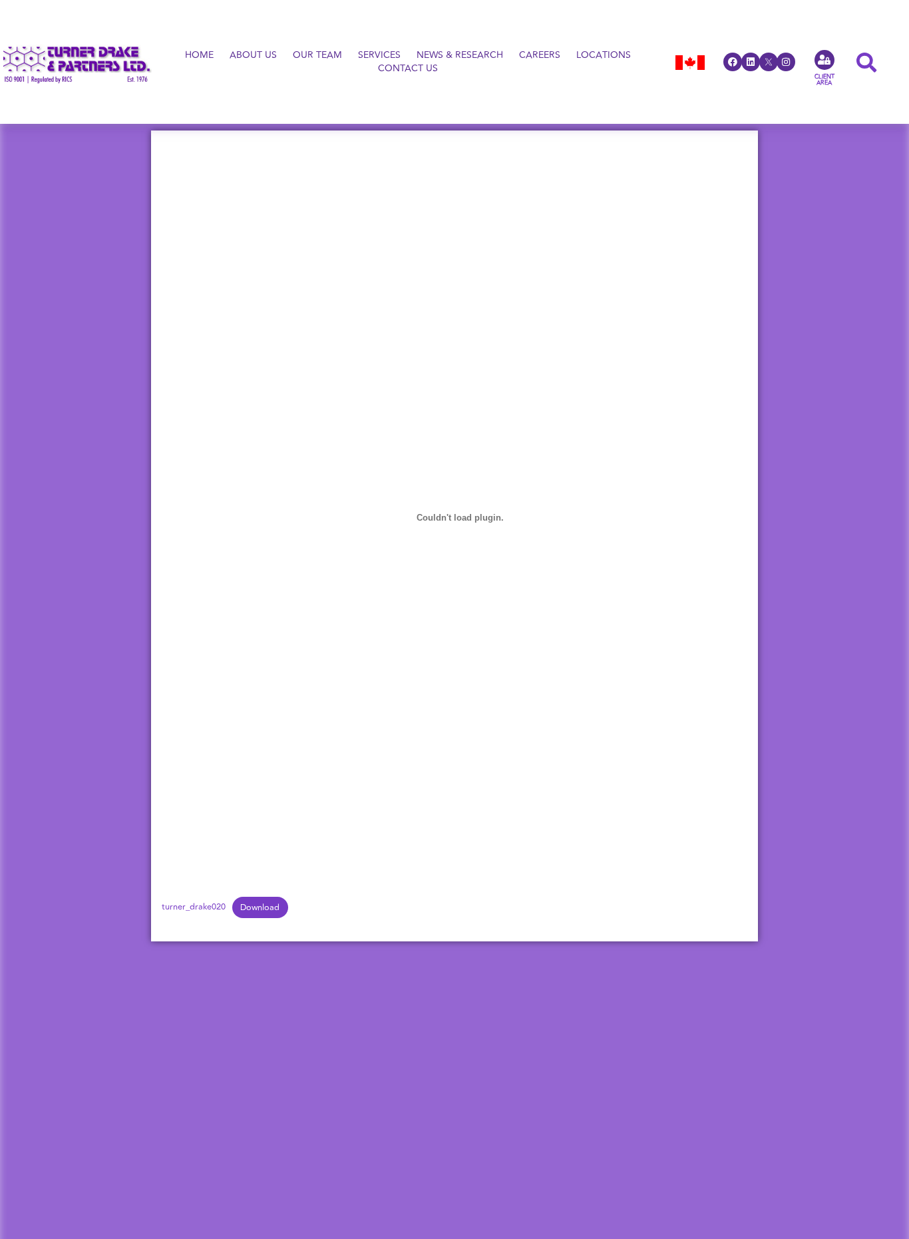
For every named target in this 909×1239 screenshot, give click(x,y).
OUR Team (317, 55)
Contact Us (408, 68)
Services (379, 55)
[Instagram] (786, 62)
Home (199, 55)
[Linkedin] (750, 62)
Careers (539, 55)
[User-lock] (824, 60)
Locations (603, 55)
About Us (253, 55)
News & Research (460, 55)
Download (259, 907)
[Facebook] (732, 62)
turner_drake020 (194, 907)
